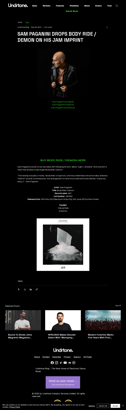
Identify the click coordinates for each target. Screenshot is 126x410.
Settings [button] (92, 406)
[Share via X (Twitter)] (25, 289)
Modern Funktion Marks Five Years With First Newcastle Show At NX (101, 336)
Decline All (103, 406)
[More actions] (107, 27)
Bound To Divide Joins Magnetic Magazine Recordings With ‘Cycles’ (21, 336)
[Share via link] (37, 289)
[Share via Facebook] (18, 289)
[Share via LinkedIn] (31, 289)
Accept (115, 406)
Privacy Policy (14, 407)
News (20, 281)
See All (118, 306)
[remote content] (63, 134)
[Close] (123, 406)
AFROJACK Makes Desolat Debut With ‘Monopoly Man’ (62, 336)
